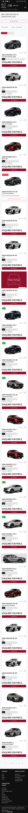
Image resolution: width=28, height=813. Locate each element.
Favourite (21, 52)
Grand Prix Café (5, 799)
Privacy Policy (5, 802)
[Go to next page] (22, 763)
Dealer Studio (10, 811)
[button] (25, 7)
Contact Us (4, 796)
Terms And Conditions (7, 801)
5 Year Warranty (18, 779)
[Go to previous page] (5, 763)
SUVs (3, 775)
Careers (3, 794)
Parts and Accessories (20, 775)
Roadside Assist (18, 780)
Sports (3, 777)
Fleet (3, 793)
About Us (4, 788)
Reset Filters (4, 33)
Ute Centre (4, 789)
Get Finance (14, 65)
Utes (3, 779)
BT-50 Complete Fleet (7, 791)
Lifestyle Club (5, 797)
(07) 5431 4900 (22, 1)
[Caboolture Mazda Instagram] (6, 1)
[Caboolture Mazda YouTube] (7, 1)
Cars (3, 774)
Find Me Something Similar (14, 198)
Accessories (18, 777)
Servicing (17, 774)
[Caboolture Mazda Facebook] (4, 1)
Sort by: (13, 27)
